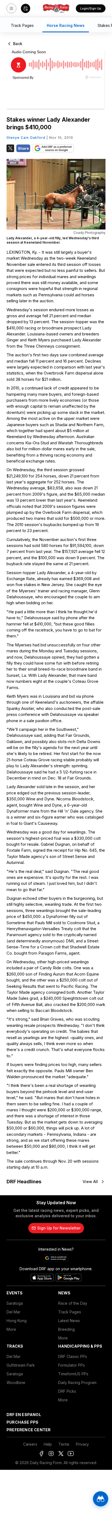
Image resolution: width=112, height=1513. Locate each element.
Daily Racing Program (77, 1382)
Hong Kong (17, 1320)
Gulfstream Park (21, 1365)
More (11, 1329)
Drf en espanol (24, 1414)
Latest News (69, 1320)
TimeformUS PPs (73, 1374)
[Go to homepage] (56, 8)
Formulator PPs (71, 1365)
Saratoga (15, 1303)
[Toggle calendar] (25, 8)
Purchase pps (22, 1422)
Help (48, 1444)
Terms (63, 1444)
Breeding (66, 1329)
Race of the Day (72, 1303)
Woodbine (16, 1382)
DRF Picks (67, 1391)
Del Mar (13, 1312)
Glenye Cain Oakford (26, 138)
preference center (29, 1429)
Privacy (82, 1444)
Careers (30, 1444)
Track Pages (69, 1312)
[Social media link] (41, 1453)
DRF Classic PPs (72, 1356)
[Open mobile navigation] (11, 8)
